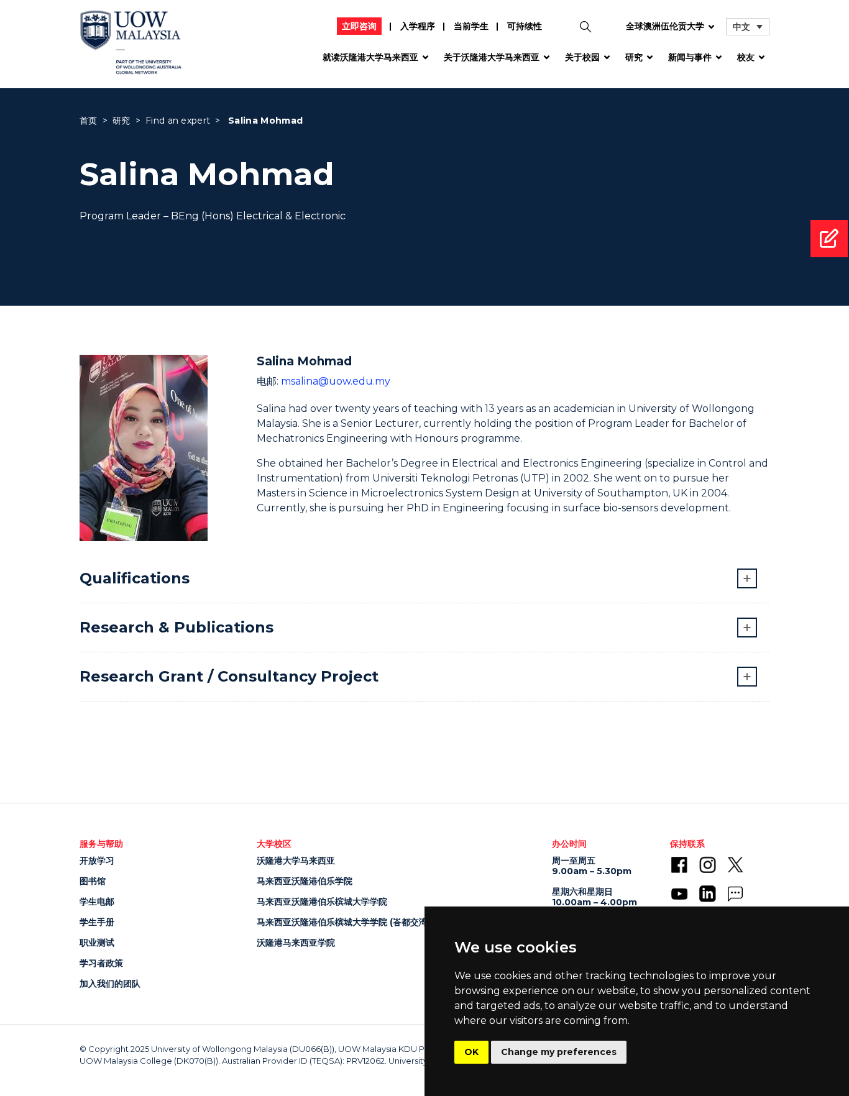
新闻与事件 (690, 57)
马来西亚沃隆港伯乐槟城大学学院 (322, 901)
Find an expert (177, 120)
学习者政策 (101, 963)
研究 (634, 57)
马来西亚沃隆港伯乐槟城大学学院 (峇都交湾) (344, 922)
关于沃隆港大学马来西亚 (491, 57)
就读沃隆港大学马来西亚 (370, 57)
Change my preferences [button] (559, 1051)
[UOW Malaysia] (131, 47)
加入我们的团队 (110, 983)
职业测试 (97, 942)
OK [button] (471, 1051)
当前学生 (471, 26)
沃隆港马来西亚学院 (296, 942)
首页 (89, 120)
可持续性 (524, 26)
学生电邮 (97, 901)
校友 (746, 57)
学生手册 (97, 922)
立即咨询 (359, 26)
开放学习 (97, 860)
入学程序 (417, 26)
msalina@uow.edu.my (335, 381)
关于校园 (582, 57)
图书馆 (93, 881)
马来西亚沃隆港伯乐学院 (304, 881)
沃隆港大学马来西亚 (296, 860)
